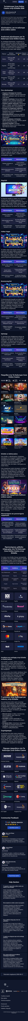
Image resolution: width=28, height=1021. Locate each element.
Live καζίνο (9, 380)
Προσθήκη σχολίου (14, 827)
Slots (23, 380)
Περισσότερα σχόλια (14, 875)
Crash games (16, 380)
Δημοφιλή (3, 380)
